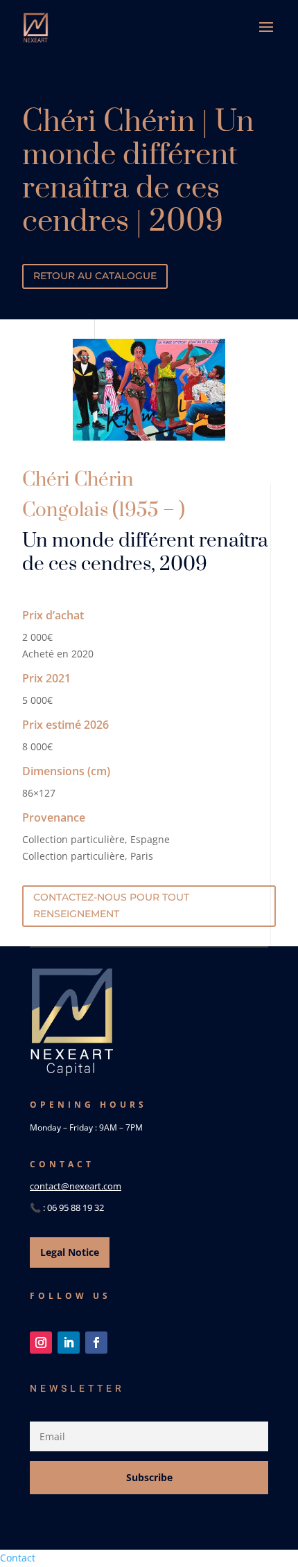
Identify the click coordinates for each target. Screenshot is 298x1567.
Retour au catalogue (95, 275)
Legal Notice (69, 1252)
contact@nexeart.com (75, 1186)
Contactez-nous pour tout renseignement (111, 905)
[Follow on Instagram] (41, 1342)
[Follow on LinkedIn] (69, 1342)
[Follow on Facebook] (96, 1342)
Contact (17, 1557)
